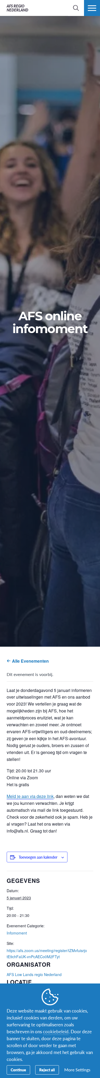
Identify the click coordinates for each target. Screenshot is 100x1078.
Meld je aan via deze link (30, 796)
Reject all (47, 1069)
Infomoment (17, 933)
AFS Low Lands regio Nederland (34, 974)
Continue (18, 1069)
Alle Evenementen (30, 661)
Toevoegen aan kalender (38, 857)
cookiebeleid (56, 1031)
